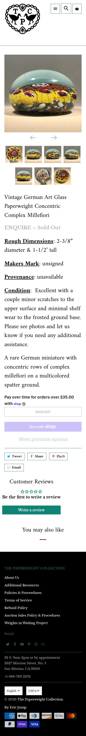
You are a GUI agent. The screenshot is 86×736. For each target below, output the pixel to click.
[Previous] (32, 137)
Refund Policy (16, 608)
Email (16, 467)
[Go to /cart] (77, 9)
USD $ (32, 691)
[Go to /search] (66, 8)
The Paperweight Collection (40, 699)
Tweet (17, 456)
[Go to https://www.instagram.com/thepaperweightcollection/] (36, 644)
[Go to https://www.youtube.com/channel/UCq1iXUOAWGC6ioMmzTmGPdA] (22, 644)
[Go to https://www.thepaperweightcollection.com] (22, 22)
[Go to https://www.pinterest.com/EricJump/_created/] (29, 644)
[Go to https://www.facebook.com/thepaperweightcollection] (15, 644)
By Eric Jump (15, 707)
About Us (11, 578)
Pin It (61, 456)
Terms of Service (18, 600)
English (12, 691)
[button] (55, 9)
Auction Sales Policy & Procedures (32, 615)
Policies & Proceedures (23, 593)
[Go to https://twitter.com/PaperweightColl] (7, 644)
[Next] (53, 137)
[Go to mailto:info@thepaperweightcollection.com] (43, 644)
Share (39, 456)
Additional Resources (21, 585)
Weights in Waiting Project (26, 623)
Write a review (31, 510)
